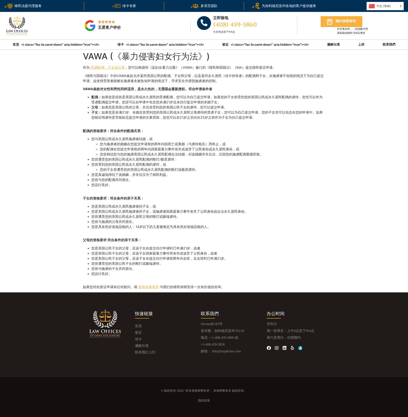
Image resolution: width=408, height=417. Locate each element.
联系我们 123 (145, 352)
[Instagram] (277, 348)
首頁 (56, 44)
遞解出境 (333, 44)
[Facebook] (269, 348)
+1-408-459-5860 (222, 337)
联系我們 (389, 44)
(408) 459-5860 (235, 25)
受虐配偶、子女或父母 (108, 67)
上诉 (361, 44)
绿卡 (161, 44)
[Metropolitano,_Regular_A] (300, 348)
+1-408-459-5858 (213, 344)
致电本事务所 (148, 287)
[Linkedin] (284, 348)
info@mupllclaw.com (226, 351)
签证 (265, 44)
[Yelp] (292, 348)
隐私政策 (204, 400)
